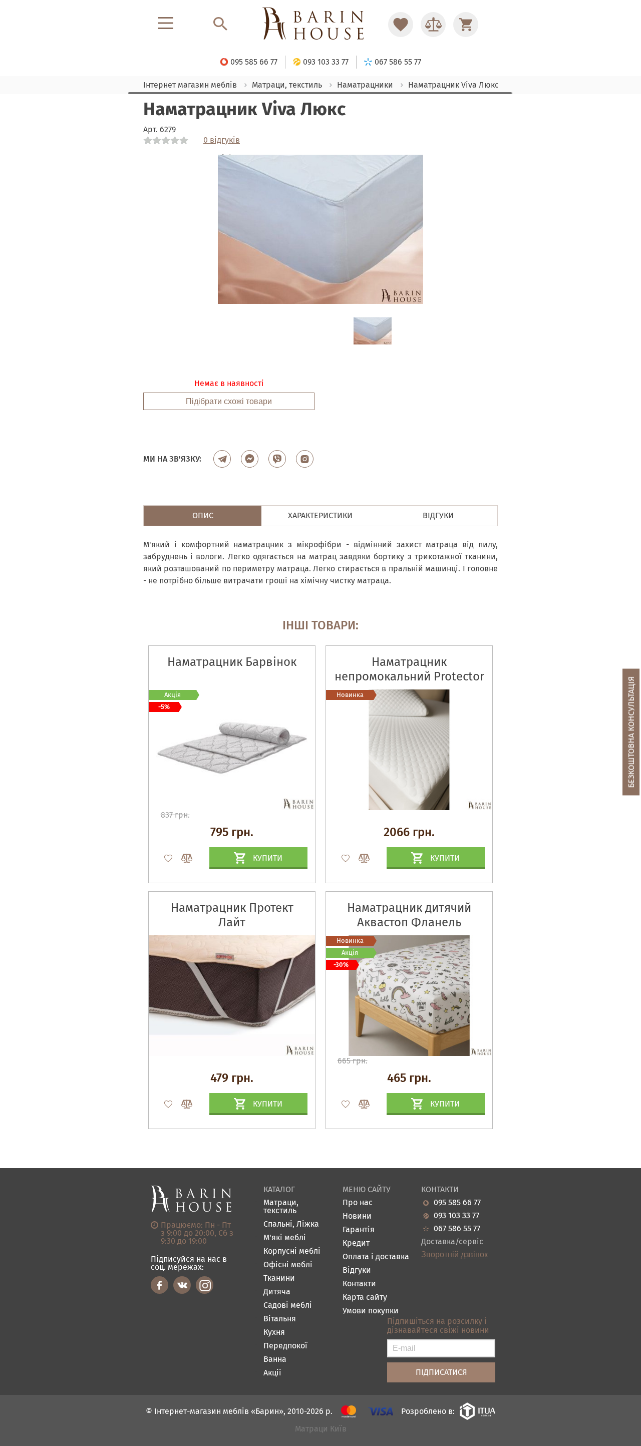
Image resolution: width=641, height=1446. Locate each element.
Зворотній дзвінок (454, 1255)
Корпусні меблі (291, 1251)
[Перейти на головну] (320, 24)
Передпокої (285, 1346)
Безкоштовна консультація (631, 732)
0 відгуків (221, 140)
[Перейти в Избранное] (400, 24)
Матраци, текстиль (280, 1207)
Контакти (359, 1284)
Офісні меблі (287, 1265)
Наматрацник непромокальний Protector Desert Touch (409, 676)
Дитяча (276, 1292)
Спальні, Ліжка (291, 1224)
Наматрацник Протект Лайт (232, 915)
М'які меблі (284, 1238)
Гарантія (359, 1230)
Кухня (274, 1332)
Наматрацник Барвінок (231, 662)
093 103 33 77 (456, 1216)
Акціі (272, 1373)
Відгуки (357, 1270)
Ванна (274, 1359)
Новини (357, 1216)
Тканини (279, 1278)
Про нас (358, 1203)
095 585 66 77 (457, 1203)
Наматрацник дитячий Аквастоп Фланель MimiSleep (409, 922)
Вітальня (279, 1319)
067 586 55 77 (457, 1229)
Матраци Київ (321, 1429)
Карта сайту (365, 1297)
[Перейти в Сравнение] (433, 24)
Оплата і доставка (376, 1257)
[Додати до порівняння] (182, 858)
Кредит (356, 1243)
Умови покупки (371, 1311)
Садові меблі (287, 1305)
